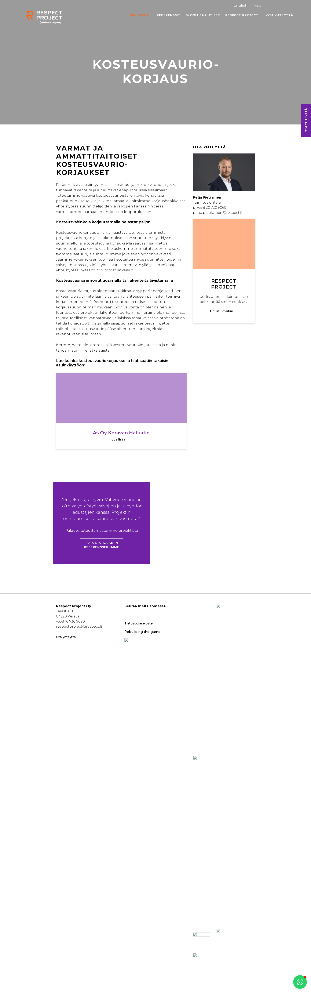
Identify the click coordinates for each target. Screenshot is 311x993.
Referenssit (168, 15)
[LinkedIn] (133, 612)
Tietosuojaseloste (138, 623)
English (241, 5)
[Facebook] (127, 612)
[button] (300, 982)
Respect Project (241, 15)
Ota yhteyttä (279, 15)
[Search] (289, 5)
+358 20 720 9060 (211, 208)
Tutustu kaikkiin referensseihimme (101, 545)
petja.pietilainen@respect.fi (217, 213)
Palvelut (140, 15)
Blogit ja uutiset (203, 15)
